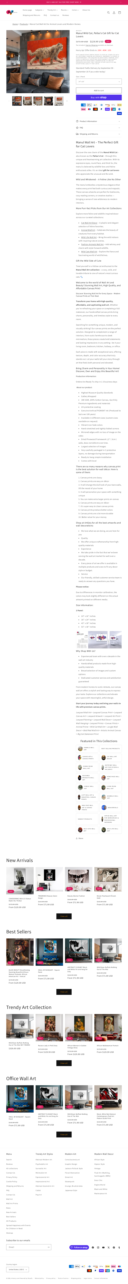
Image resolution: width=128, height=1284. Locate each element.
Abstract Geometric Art (45, 1186)
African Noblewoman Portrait (107, 1046)
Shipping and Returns (15, 1186)
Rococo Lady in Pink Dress (47, 1046)
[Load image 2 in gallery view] (27, 101)
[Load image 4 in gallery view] (48, 101)
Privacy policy (51, 1278)
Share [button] (80, 838)
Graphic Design (71, 1164)
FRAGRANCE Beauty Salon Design (47, 897)
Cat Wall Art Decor (89, 223)
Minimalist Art (41, 1173)
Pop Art (39, 1195)
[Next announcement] (121, 2)
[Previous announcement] (7, 2)
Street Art (69, 1177)
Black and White (100, 1189)
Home (15, 24)
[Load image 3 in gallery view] (38, 101)
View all (64, 916)
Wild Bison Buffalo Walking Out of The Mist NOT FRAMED (19, 1044)
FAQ (7, 1190)
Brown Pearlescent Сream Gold (106, 897)
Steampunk (69, 1181)
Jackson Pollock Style (74, 1168)
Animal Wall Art (88, 230)
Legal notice (88, 1278)
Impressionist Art (43, 1181)
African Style (99, 1159)
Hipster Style (99, 1164)
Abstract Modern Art (44, 1159)
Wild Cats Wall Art (89, 251)
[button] (108, 12)
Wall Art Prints (12, 1203)
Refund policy (39, 1278)
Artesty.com (15, 1278)
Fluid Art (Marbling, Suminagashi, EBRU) (102, 1174)
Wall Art (9, 1199)
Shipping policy (76, 1278)
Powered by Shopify (26, 1278)
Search (9, 1159)
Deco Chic (98, 1180)
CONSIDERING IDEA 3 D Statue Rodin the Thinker (20, 900)
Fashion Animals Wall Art (92, 244)
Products (24, 24)
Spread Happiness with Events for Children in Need (18, 1227)
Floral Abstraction (72, 1173)
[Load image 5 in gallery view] (59, 101)
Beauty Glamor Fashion (76, 896)
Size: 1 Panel (80, 77)
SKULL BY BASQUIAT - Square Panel (49, 971)
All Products (11, 1221)
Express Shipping (92, 45)
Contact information (101, 1278)
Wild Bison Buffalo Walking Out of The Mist (107, 968)
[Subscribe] (48, 1247)
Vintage (97, 1168)
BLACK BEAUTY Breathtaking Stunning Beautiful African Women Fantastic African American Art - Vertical (19, 973)
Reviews (9, 1164)
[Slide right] (67, 101)
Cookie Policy (11, 1181)
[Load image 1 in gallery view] (17, 101)
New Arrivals (11, 1212)
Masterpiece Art (100, 1193)
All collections (12, 1168)
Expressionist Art (42, 1177)
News (8, 1208)
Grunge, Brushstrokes (74, 1186)
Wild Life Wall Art (89, 237)
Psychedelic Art (42, 1164)
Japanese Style (71, 1190)
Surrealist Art (41, 1168)
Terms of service (63, 1278)
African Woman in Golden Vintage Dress (77, 1047)
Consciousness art (72, 1159)
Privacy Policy (11, 1177)
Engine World (99, 1185)
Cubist (38, 1190)
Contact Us (10, 1173)
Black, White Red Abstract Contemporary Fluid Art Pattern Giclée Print (106, 1116)
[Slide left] (9, 101)
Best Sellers (11, 1217)
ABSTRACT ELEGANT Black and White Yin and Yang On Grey (78, 969)
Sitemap (9, 1233)
